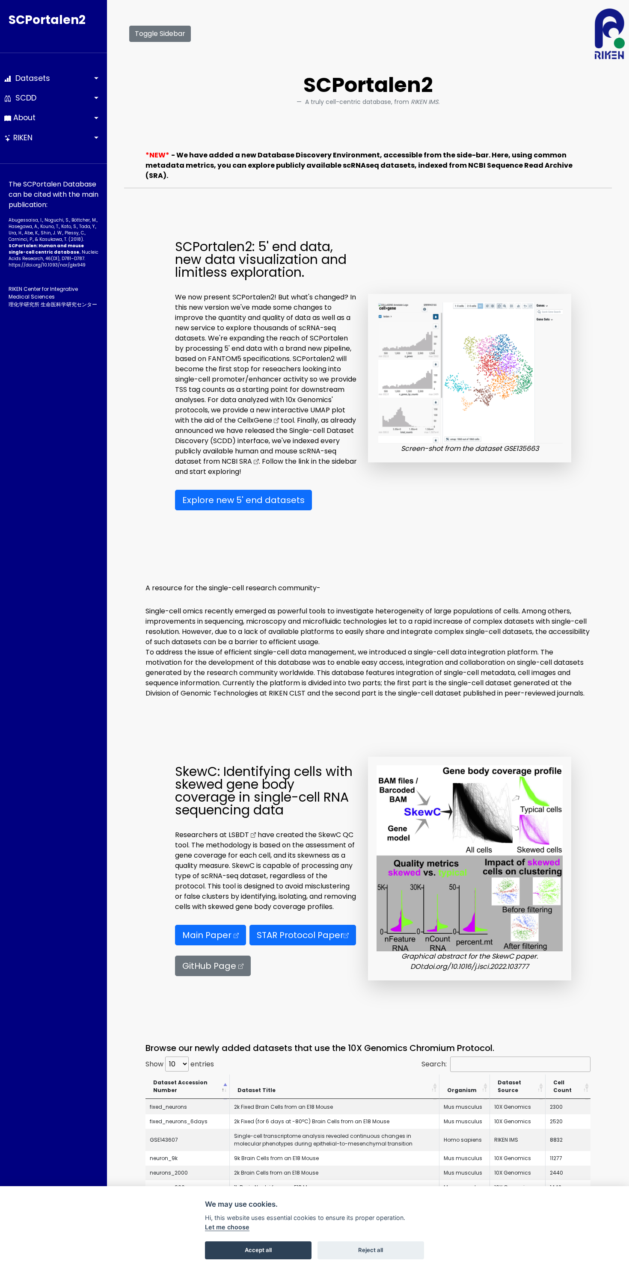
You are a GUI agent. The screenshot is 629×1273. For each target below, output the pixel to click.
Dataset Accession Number (180, 1086)
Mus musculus (463, 1106)
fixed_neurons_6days (179, 1121)
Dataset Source (509, 1086)
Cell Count (562, 1086)
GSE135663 (521, 448)
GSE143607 (164, 1139)
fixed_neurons (168, 1106)
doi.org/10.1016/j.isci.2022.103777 (476, 966)
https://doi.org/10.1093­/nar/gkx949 (47, 265)
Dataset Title (256, 1090)
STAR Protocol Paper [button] (300, 935)
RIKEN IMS (506, 1139)
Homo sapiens (463, 1139)
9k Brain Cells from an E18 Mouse (276, 1158)
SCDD (23, 98)
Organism (462, 1090)
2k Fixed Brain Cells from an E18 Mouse (283, 1106)
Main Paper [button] (208, 935)
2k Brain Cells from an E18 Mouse (276, 1172)
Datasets (30, 78)
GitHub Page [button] (210, 966)
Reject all (370, 1249)
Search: (434, 1064)
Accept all (258, 1249)
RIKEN (22, 138)
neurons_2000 (169, 1172)
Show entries (179, 1064)
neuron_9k (164, 1158)
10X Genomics (512, 1106)
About (23, 117)
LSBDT (239, 835)
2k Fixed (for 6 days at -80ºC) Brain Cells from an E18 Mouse (311, 1121)
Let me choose (227, 1227)
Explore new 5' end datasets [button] (243, 500)
